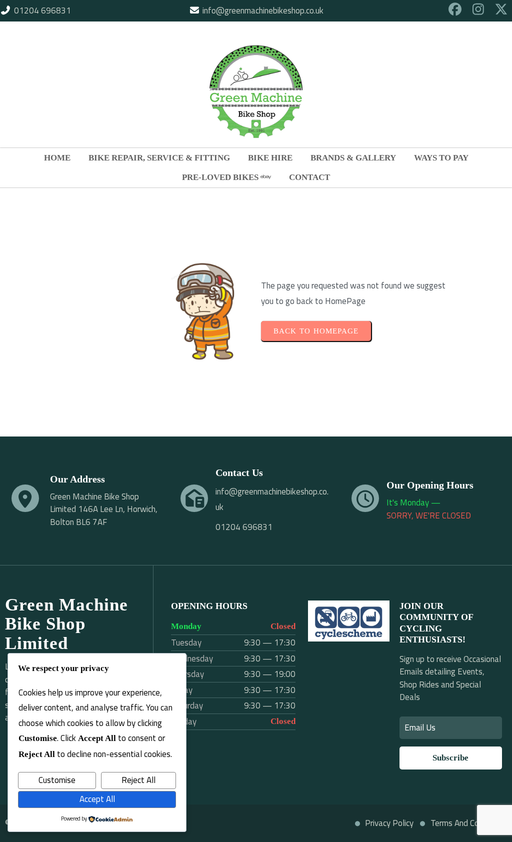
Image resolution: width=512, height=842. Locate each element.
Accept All (97, 799)
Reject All (139, 780)
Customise (57, 780)
